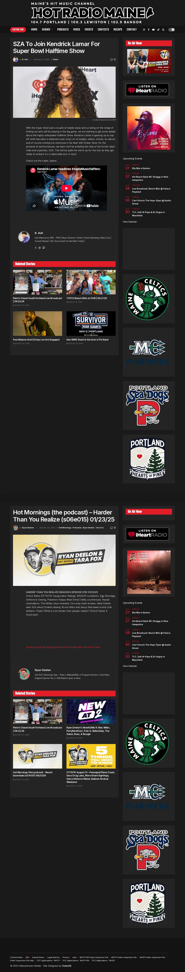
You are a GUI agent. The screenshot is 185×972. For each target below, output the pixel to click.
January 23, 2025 (41, 59)
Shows (46, 29)
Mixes (76, 29)
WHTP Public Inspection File (124, 957)
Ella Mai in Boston (141, 168)
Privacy (66, 957)
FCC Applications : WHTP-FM (76, 960)
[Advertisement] (149, 249)
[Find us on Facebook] (148, 29)
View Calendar (130, 221)
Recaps (118, 29)
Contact (132, 29)
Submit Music (38, 957)
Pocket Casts (93, 647)
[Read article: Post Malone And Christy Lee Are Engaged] (37, 323)
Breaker (79, 647)
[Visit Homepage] (92, 13)
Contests (103, 29)
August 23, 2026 (21, 305)
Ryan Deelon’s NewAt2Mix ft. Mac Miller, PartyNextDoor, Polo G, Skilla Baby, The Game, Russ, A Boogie (88, 730)
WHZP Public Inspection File (152, 957)
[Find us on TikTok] (158, 29)
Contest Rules (16, 957)
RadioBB (66, 965)
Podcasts (63, 29)
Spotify (39, 647)
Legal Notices (53, 957)
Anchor (68, 647)
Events (89, 29)
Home (34, 29)
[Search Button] (163, 29)
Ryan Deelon (28, 527)
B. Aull (25, 59)
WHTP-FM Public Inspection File (94, 957)
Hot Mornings (65, 527)
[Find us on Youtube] (153, 29)
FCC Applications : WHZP (103, 960)
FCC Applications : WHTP (48, 960)
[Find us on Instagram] (144, 29)
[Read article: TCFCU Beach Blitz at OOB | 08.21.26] (91, 282)
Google (49, 647)
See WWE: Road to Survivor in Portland (87, 339)
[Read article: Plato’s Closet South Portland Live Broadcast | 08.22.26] (37, 282)
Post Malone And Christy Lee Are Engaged (36, 339)
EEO (27, 957)
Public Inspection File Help (22, 960)
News (55, 59)
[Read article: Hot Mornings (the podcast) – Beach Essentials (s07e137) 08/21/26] (37, 756)
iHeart (58, 647)
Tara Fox (100, 527)
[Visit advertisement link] (64, 220)
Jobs (74, 957)
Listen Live (18, 30)
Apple (29, 647)
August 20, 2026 (21, 343)
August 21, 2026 (75, 302)
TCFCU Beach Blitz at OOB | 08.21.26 (86, 298)
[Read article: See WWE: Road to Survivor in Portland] (91, 323)
